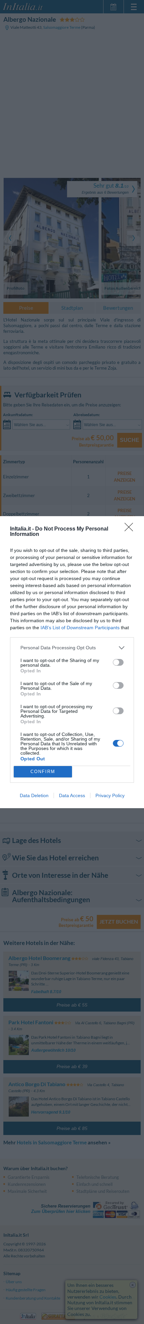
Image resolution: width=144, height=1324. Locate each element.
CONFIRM (42, 771)
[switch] (118, 662)
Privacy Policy (110, 795)
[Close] (131, 529)
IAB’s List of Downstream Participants (80, 627)
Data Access (72, 795)
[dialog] (72, 662)
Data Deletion (34, 795)
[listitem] (72, 647)
